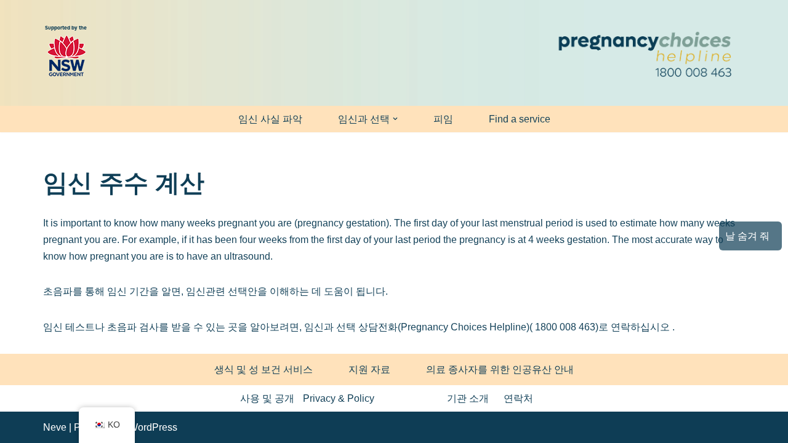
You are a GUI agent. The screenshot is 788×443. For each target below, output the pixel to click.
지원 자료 (369, 369)
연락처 (518, 398)
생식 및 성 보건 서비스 (263, 369)
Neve (54, 427)
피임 (443, 119)
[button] (395, 118)
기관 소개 (468, 398)
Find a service (519, 119)
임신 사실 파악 (270, 119)
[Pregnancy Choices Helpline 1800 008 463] (643, 52)
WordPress (153, 427)
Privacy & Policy (338, 398)
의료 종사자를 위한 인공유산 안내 (500, 369)
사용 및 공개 (267, 398)
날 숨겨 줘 (747, 236)
